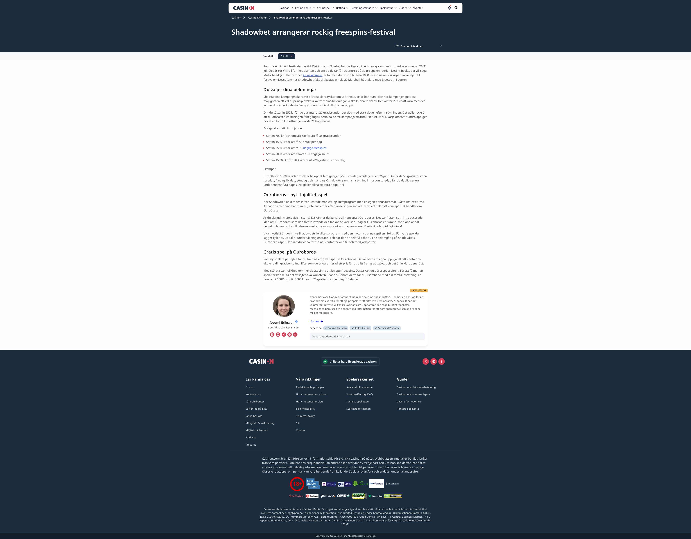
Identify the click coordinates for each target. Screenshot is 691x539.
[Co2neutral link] (360, 484)
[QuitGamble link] (376, 484)
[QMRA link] (344, 497)
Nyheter (418, 8)
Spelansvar (386, 8)
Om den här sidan (412, 46)
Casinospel (323, 8)
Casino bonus (303, 8)
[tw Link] (284, 334)
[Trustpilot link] (375, 496)
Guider (403, 8)
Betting (340, 8)
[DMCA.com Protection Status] (393, 496)
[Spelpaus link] (312, 497)
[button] (449, 8)
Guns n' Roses (312, 75)
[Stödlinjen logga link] (296, 496)
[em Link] (295, 334)
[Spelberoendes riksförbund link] (392, 484)
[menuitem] (286, 8)
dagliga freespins (315, 148)
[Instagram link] (433, 361)
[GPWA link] (359, 496)
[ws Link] (289, 334)
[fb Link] (272, 334)
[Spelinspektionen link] (313, 484)
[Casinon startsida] (244, 8)
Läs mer (314, 321)
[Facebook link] (441, 361)
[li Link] (278, 334)
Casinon (284, 8)
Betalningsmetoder (362, 8)
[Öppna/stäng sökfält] (456, 8)
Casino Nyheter (257, 17)
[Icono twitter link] (426, 361)
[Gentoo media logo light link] (328, 496)
